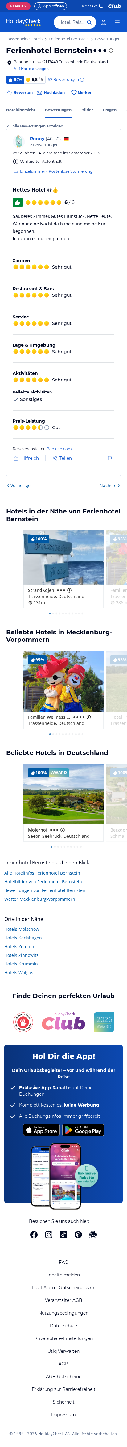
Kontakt (89, 6)
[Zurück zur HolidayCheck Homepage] (23, 22)
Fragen (110, 110)
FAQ (63, 1262)
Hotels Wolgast (19, 972)
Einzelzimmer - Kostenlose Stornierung (56, 171)
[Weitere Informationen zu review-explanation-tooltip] (81, 79)
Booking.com (59, 448)
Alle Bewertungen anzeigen (37, 126)
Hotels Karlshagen (23, 938)
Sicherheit (64, 1402)
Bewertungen (58, 110)
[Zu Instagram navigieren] (49, 1235)
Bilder (87, 110)
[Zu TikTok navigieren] (63, 1235)
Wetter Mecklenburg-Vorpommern (39, 899)
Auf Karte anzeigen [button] (31, 68)
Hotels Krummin (21, 964)
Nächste (108, 485)
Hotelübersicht (20, 110)
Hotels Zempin (19, 946)
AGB (63, 1364)
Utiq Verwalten (63, 1351)
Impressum (63, 1415)
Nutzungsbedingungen (63, 1313)
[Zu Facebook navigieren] (34, 1235)
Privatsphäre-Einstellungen (63, 1338)
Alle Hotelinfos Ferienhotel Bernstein (42, 873)
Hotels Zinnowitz (21, 955)
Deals (16, 6)
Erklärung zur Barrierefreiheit (64, 1389)
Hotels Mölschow (21, 929)
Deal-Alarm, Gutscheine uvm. (63, 1287)
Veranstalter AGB (63, 1300)
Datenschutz (63, 1326)
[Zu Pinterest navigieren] (78, 1235)
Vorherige (20, 485)
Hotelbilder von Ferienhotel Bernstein (43, 882)
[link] (103, 22)
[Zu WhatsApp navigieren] (93, 1235)
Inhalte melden (63, 1275)
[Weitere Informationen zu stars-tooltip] (110, 50)
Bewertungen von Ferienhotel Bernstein (45, 890)
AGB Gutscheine (63, 1376)
